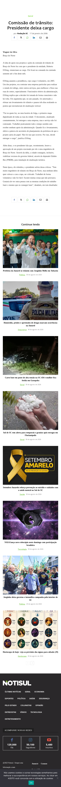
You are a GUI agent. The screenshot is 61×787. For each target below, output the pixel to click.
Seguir (30, 738)
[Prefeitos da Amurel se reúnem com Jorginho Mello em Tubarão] (30, 248)
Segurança (22, 329)
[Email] (40, 38)
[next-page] (32, 663)
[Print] (47, 38)
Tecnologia (22, 549)
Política (22, 275)
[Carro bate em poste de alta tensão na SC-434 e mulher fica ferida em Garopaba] (30, 355)
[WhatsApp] (27, 38)
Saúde (22, 494)
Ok (31, 783)
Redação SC (22, 33)
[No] (57, 778)
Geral (30, 16)
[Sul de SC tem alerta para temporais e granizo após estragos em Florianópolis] (30, 410)
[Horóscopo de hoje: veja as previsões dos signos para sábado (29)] (30, 630)
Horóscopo (22, 656)
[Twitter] (21, 38)
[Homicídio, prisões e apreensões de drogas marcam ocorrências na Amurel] (30, 300)
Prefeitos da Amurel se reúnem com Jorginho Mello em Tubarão (30, 271)
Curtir (12, 738)
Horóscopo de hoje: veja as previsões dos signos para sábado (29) (30, 652)
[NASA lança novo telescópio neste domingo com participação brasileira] (30, 520)
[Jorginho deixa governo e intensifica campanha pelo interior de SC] (30, 575)
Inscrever (49, 738)
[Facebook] (14, 38)
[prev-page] (28, 663)
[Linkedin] (34, 38)
